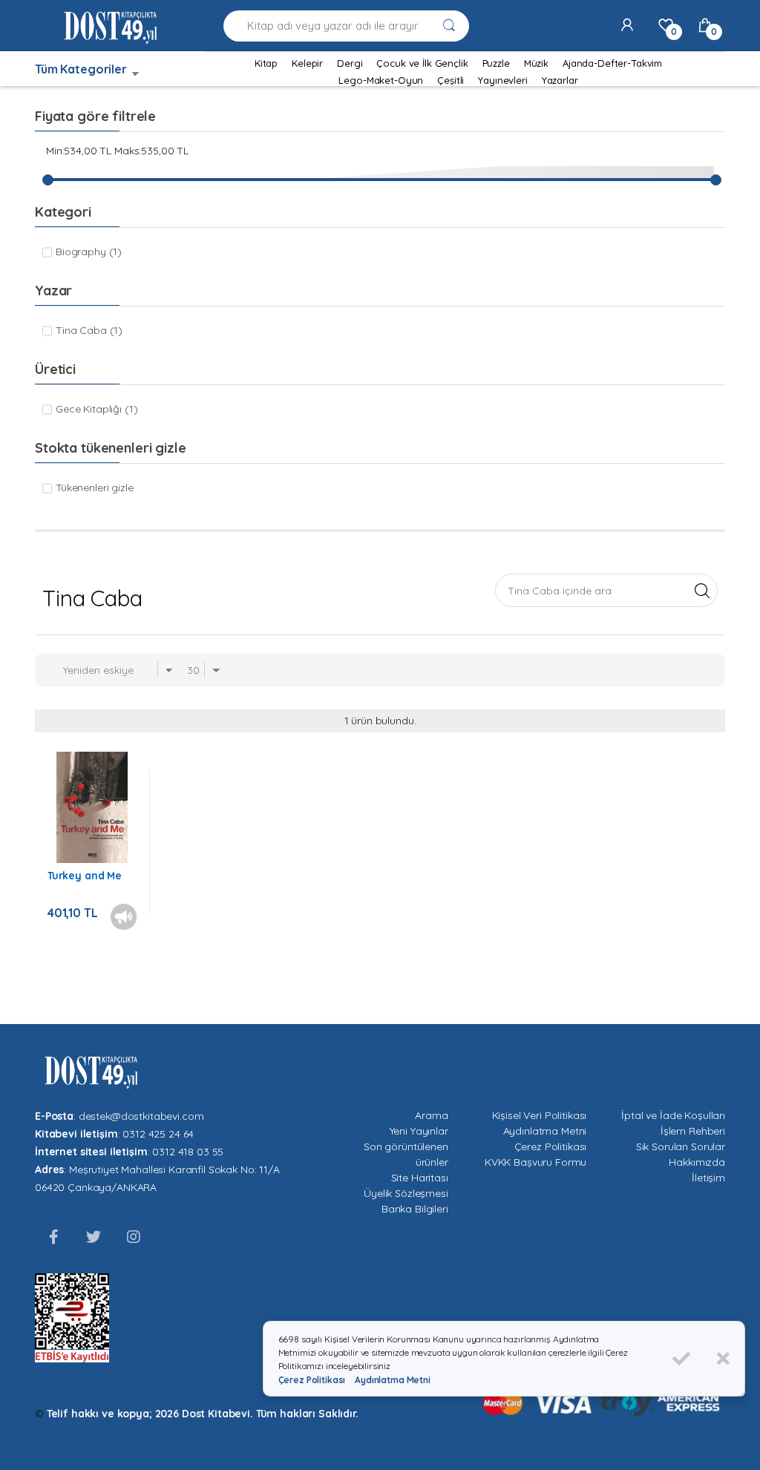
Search (702, 590)
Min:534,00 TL (78, 150)
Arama (431, 1115)
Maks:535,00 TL (151, 150)
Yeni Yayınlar (419, 1131)
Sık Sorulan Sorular (680, 1146)
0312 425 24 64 (158, 1134)
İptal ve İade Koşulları (673, 1115)
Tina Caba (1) (89, 330)
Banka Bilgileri (414, 1208)
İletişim (708, 1177)
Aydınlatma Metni (545, 1131)
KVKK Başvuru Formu (535, 1162)
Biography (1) (89, 251)
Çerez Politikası (550, 1146)
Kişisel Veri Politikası (539, 1115)
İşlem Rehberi (693, 1131)
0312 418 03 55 (187, 1151)
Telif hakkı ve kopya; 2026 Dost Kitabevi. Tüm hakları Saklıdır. (202, 1413)
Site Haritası (419, 1177)
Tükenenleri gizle (95, 487)
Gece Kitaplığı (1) (96, 409)
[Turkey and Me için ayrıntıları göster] (92, 807)
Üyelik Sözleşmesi (406, 1193)
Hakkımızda (697, 1162)
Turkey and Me (85, 875)
